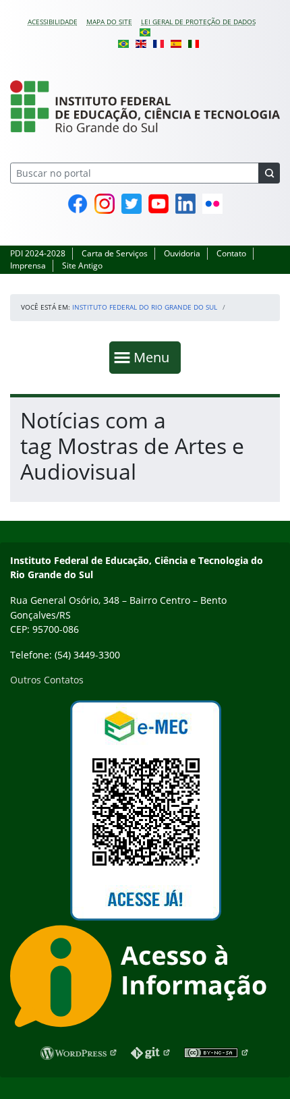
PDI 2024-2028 (37, 253)
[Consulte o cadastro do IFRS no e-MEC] (145, 810)
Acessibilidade (53, 21)
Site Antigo (82, 265)
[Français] (158, 42)
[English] (141, 42)
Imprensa (28, 265)
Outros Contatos (47, 679)
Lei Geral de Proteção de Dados (198, 21)
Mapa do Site (109, 21)
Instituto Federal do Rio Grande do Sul (144, 307)
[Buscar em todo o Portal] (269, 173)
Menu (154, 356)
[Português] (145, 31)
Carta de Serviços (115, 253)
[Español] (176, 42)
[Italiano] (193, 42)
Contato (231, 253)
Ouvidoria (182, 253)
